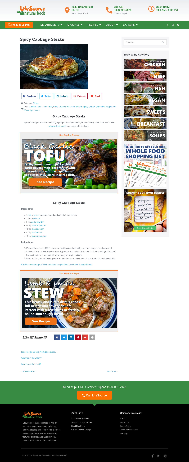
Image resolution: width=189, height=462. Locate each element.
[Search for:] (145, 42)
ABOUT (110, 24)
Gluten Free (64, 107)
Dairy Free (47, 107)
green (36, 215)
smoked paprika (39, 225)
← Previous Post (27, 371)
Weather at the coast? (31, 364)
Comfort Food (35, 107)
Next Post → (112, 371)
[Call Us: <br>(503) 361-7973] (109, 10)
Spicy (85, 107)
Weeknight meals (31, 110)
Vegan (92, 107)
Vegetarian (111, 107)
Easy (55, 107)
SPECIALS (73, 24)
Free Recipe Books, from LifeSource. (38, 351)
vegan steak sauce (57, 126)
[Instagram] (173, 25)
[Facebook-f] (168, 25)
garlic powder (37, 222)
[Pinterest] (178, 25)
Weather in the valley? (31, 358)
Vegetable (100, 107)
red (29, 215)
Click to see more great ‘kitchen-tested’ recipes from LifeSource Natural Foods (56, 265)
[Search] (163, 42)
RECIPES (93, 24)
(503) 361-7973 (116, 387)
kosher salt (37, 232)
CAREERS (129, 24)
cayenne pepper (39, 236)
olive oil (36, 218)
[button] (29, 96)
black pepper (38, 229)
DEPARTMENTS (49, 24)
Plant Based (76, 107)
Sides (35, 103)
